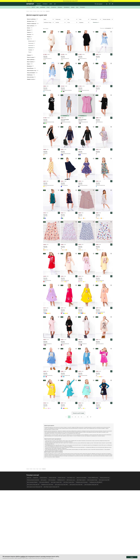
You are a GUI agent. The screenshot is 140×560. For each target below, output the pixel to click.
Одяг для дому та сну (31, 70)
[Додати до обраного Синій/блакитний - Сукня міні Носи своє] (59, 349)
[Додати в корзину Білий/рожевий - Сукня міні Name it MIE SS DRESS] (94, 118)
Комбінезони (30, 74)
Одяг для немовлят (31, 72)
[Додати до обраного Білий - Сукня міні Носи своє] (76, 222)
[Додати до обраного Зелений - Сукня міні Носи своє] (59, 190)
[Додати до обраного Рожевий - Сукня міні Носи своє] (111, 127)
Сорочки (29, 32)
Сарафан (30, 49)
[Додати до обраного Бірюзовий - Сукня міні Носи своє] (111, 380)
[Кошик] (112, 4)
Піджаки (29, 36)
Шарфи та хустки (31, 79)
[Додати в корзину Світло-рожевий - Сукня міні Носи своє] (94, 276)
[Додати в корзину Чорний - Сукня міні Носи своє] (94, 54)
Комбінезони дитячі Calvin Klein (47, 484)
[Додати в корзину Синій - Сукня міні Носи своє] (76, 149)
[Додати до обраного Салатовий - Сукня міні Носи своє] (76, 63)
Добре (131, 557)
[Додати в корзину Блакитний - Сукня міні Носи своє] (111, 54)
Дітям (38, 11)
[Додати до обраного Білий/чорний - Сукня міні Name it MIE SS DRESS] (76, 95)
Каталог (35, 11)
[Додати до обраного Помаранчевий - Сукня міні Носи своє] (59, 222)
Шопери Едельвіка (43, 477)
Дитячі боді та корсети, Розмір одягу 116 (51, 486)
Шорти (28, 63)
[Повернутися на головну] (30, 3)
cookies (22, 556)
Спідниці (29, 55)
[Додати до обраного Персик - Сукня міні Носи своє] (59, 127)
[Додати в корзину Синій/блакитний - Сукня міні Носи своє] (59, 371)
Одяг (41, 11)
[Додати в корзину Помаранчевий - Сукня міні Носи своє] (59, 245)
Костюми (29, 34)
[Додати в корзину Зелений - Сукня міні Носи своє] (59, 213)
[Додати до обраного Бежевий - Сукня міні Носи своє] (76, 254)
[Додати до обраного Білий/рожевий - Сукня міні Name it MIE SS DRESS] (94, 95)
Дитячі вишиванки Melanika (32, 482)
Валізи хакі (29, 477)
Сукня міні (30, 47)
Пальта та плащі (30, 57)
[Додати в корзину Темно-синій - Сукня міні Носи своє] (94, 181)
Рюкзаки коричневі (52, 477)
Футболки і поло (30, 21)
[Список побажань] (110, 4)
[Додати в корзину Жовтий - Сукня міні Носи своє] (59, 181)
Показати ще (95, 22)
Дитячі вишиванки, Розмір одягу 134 (91, 484)
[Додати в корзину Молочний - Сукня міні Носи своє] (59, 54)
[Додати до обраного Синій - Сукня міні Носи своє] (76, 127)
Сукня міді (30, 45)
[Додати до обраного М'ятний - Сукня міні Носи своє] (94, 380)
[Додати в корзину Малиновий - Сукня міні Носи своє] (76, 308)
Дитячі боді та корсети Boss (69, 482)
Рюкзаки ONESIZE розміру (93, 477)
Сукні (44, 11)
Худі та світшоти (30, 25)
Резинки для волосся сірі (104, 477)
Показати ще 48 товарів (78, 413)
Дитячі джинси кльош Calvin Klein (61, 484)
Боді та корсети (30, 61)
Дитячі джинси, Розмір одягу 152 (33, 484)
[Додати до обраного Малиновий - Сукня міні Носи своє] (76, 285)
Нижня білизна (30, 68)
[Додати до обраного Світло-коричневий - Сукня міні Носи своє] (94, 63)
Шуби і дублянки (30, 59)
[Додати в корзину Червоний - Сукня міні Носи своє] (59, 276)
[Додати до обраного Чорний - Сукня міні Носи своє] (94, 32)
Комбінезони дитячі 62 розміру (82, 482)
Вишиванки (29, 66)
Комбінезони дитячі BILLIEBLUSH (96, 482)
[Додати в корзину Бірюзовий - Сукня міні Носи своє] (111, 403)
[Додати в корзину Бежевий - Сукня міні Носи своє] (76, 276)
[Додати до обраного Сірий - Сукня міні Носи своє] (76, 32)
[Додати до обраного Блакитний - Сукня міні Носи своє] (111, 32)
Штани (28, 27)
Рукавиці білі (35, 477)
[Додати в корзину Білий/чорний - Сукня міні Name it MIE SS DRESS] (76, 118)
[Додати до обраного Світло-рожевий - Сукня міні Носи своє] (94, 254)
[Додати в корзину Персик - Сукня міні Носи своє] (59, 149)
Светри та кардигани (31, 23)
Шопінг (31, 11)
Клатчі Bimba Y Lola (71, 477)
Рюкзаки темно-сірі (61, 477)
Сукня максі (31, 43)
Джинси (29, 30)
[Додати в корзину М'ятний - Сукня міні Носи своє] (94, 403)
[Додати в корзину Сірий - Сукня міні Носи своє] (76, 54)
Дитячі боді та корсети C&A (56, 482)
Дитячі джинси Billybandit (44, 482)
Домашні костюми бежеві (81, 477)
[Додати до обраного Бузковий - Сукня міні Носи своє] (111, 63)
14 (87, 416)
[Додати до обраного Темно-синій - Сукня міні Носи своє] (94, 158)
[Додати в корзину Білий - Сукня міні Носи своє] (76, 245)
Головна (27, 11)
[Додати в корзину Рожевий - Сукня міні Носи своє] (111, 149)
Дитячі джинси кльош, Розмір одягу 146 (34, 486)
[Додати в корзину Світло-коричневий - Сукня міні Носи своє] (94, 86)
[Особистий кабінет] (107, 4)
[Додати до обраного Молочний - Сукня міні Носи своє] (59, 32)
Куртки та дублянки (31, 19)
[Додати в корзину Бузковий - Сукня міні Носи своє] (111, 86)
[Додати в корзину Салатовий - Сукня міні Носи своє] (76, 86)
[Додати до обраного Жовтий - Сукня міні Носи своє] (59, 158)
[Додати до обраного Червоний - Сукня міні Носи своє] (59, 254)
